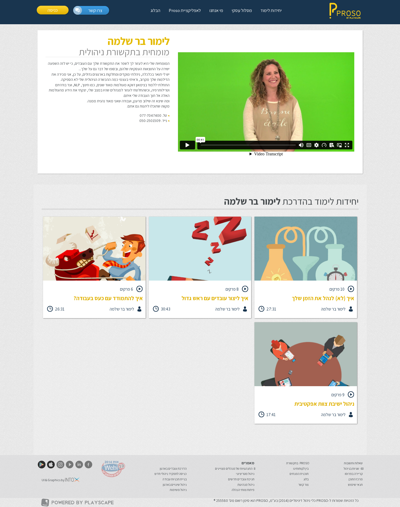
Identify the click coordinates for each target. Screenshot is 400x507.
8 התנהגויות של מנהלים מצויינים (235, 468)
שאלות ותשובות (353, 463)
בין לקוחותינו (301, 468)
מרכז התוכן (356, 479)
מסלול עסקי (242, 10)
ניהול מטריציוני (245, 474)
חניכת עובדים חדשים (241, 479)
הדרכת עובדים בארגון (173, 468)
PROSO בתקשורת (297, 463)
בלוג (306, 479)
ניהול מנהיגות (246, 485)
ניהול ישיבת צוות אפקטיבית (324, 403)
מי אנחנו (216, 10)
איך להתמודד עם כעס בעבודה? (108, 298)
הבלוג (155, 10)
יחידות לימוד (271, 10)
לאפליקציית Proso (185, 10)
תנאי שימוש (355, 485)
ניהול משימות (178, 490)
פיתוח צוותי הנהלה (243, 490)
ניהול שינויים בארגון (175, 485)
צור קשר (303, 485)
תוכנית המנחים (299, 474)
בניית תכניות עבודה (174, 479)
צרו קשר (95, 10)
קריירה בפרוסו (354, 474)
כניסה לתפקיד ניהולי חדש (171, 474)
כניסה (53, 10)
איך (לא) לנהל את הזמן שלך (323, 298)
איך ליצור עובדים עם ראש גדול (214, 298)
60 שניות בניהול (354, 468)
